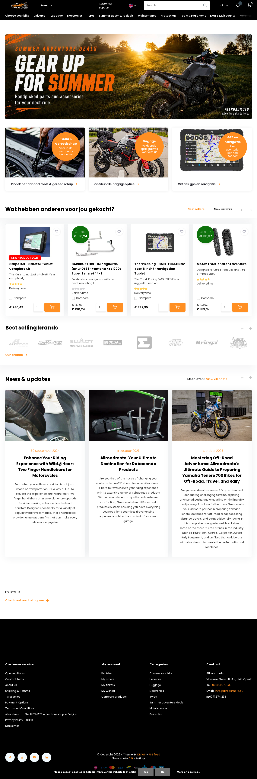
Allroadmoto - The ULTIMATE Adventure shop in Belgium (41, 714)
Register (106, 673)
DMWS (141, 754)
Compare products (114, 697)
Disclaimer (12, 726)
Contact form (14, 679)
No (163, 772)
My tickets (108, 685)
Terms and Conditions (19, 708)
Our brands (14, 355)
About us (11, 685)
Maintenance (158, 708)
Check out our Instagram (25, 600)
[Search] (205, 5)
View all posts (216, 379)
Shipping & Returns (17, 691)
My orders (107, 679)
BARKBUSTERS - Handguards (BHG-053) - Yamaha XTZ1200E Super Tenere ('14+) (96, 269)
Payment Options (16, 702)
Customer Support (105, 5)
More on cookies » (188, 772)
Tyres (153, 697)
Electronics (157, 691)
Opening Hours (15, 673)
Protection (156, 714)
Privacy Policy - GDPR (19, 720)
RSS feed (154, 754)
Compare (20, 298)
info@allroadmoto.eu (229, 691)
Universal (155, 679)
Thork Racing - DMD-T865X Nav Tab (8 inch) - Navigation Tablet (159, 269)
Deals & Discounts (222, 16)
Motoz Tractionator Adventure (221, 264)
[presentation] (242, 210)
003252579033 (221, 685)
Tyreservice (13, 697)
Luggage (155, 685)
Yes (146, 772)
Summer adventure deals (116, 16)
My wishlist (108, 691)
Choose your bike (161, 673)
